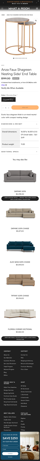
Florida (23, 427)
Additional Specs (10, 151)
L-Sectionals (24, 394)
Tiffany (23, 430)
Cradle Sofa (7, 420)
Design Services (9, 390)
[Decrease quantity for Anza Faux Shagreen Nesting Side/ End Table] (3, 107)
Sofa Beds (24, 403)
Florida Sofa (7, 430)
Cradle (23, 424)
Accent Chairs (25, 400)
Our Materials (8, 357)
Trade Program (8, 366)
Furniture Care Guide (10, 396)
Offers (6, 375)
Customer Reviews (9, 360)
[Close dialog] (38, 433)
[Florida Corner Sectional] (20, 314)
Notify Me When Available (12, 88)
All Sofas (23, 386)
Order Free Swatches (10, 387)
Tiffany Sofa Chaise (20, 296)
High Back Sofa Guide (10, 405)
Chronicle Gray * (8, 99)
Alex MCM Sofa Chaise (20, 262)
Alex (22, 421)
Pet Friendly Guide (9, 399)
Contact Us (24, 355)
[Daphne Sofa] (20, 176)
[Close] (39, 1)
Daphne (23, 418)
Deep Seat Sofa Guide (10, 402)
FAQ (22, 357)
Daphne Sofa (20, 191)
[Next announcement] (36, 3)
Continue (10, 453)
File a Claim (24, 369)
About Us (6, 355)
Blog (5, 372)
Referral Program (9, 369)
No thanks (10, 457)
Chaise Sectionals (26, 391)
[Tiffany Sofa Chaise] (20, 280)
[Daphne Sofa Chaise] (20, 213)
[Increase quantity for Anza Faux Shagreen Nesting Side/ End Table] (8, 107)
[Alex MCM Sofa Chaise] (20, 246)
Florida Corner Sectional (20, 329)
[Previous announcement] (3, 3)
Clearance (24, 406)
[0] (37, 9)
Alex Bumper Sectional (11, 422)
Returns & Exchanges (27, 363)
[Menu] (2, 8)
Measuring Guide (9, 393)
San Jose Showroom (10, 363)
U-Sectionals (25, 397)
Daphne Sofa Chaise (20, 228)
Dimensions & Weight (11, 124)
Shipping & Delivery (27, 360)
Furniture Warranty (26, 366)
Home (3, 15)
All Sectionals (25, 389)
